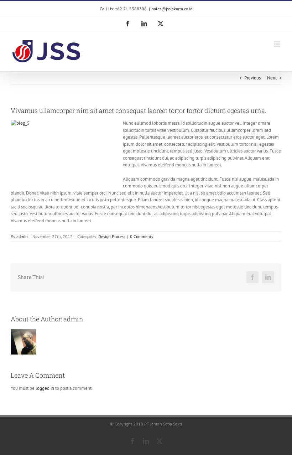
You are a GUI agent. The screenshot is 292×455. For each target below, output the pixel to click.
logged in (45, 388)
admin (22, 236)
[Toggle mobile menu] (277, 44)
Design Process (111, 236)
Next (272, 78)
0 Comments (141, 236)
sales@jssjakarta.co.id (172, 8)
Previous (252, 78)
